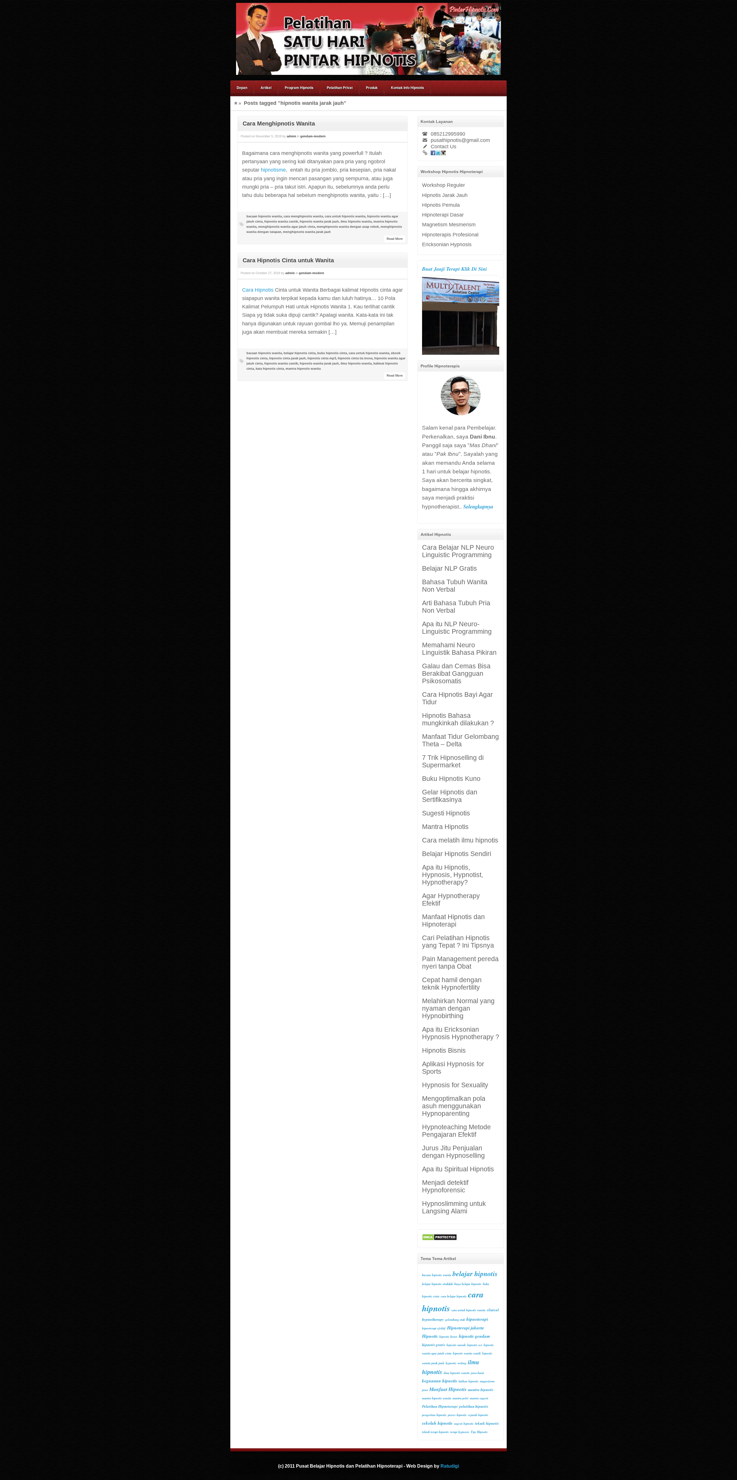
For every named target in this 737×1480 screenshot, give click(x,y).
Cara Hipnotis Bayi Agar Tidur (457, 698)
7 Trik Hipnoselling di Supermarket (453, 761)
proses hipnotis (457, 1415)
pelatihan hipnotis (473, 1406)
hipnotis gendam (474, 1336)
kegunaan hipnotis (439, 1380)
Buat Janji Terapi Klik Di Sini (454, 268)
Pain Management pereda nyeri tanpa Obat (460, 962)
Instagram (443, 153)
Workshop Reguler (443, 185)
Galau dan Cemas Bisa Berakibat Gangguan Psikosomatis (456, 674)
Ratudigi (449, 1465)
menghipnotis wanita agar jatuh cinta (286, 226)
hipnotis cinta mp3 (321, 358)
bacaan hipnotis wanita (264, 216)
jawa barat (477, 1373)
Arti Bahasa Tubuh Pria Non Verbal (456, 606)
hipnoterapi (477, 1319)
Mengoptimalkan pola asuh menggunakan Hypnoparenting (453, 1106)
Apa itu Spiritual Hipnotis (458, 1169)
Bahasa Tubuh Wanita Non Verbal (454, 585)
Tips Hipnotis (479, 1432)
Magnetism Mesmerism (449, 224)
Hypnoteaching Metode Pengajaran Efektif (456, 1131)
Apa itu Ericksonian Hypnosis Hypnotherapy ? (460, 1033)
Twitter (438, 153)
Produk (372, 87)
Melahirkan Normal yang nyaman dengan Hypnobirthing (458, 1008)
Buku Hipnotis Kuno (451, 778)
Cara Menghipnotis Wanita (279, 123)
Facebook (433, 153)
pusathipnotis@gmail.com (460, 140)
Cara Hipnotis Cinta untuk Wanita (288, 260)
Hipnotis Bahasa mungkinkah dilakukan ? (458, 719)
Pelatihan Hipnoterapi (440, 1406)
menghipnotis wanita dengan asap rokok (348, 226)
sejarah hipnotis (478, 1415)
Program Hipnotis (299, 87)
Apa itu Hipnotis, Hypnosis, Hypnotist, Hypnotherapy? (452, 875)
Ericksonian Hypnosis (447, 244)
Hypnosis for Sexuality (455, 1085)
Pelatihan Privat (340, 87)
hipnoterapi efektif (434, 1328)
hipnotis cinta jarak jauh (287, 358)
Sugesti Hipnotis (446, 813)
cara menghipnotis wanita (303, 216)
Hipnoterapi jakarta (465, 1328)
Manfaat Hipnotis (448, 1389)
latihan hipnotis (468, 1381)
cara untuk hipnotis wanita (345, 216)
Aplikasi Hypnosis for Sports (453, 1067)
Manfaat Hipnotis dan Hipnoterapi (453, 920)
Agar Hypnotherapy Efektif (451, 899)
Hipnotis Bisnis (444, 1050)
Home (235, 103)
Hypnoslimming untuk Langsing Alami (454, 1207)
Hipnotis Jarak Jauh (445, 195)
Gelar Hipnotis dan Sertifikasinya (449, 796)
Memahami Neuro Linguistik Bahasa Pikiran (459, 649)
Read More (395, 238)
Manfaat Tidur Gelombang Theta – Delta (460, 740)
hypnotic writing (456, 1363)
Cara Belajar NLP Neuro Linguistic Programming (458, 551)
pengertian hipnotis (434, 1415)
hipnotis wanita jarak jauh (319, 221)
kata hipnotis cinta (270, 368)
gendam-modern (313, 136)
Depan (242, 87)
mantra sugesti (479, 1398)
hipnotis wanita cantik (281, 221)
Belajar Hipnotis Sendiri (456, 853)
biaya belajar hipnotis (467, 1284)
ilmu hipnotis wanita (356, 221)
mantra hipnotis (480, 1389)
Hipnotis (430, 1336)
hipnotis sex (474, 1345)
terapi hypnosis (459, 1432)
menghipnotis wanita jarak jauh (307, 232)
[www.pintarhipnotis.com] (368, 73)
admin (291, 136)
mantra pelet (460, 1398)
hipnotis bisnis (448, 1336)
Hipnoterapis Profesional (450, 235)
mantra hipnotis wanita (303, 368)
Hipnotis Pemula (441, 205)
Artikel (266, 87)
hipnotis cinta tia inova (355, 358)
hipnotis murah (456, 1345)
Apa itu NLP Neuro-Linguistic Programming (457, 628)
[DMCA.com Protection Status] (439, 1238)
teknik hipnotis (487, 1423)
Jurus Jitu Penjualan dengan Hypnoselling (453, 1152)
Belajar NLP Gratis (449, 568)
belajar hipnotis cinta (300, 353)
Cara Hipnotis (257, 290)
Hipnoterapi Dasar (443, 215)
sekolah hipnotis (437, 1423)
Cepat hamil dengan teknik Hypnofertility (452, 983)
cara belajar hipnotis (454, 1296)
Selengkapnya (478, 506)
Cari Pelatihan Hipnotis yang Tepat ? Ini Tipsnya (458, 941)
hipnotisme (273, 170)
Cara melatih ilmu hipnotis (460, 840)
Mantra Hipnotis (445, 826)
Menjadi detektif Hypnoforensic (445, 1186)
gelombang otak (455, 1319)
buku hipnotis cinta (332, 353)
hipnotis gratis (433, 1344)
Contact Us (443, 146)
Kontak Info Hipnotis (407, 87)
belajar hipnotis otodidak (437, 1284)
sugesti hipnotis (464, 1423)
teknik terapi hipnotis (435, 1432)
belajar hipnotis (475, 1273)
